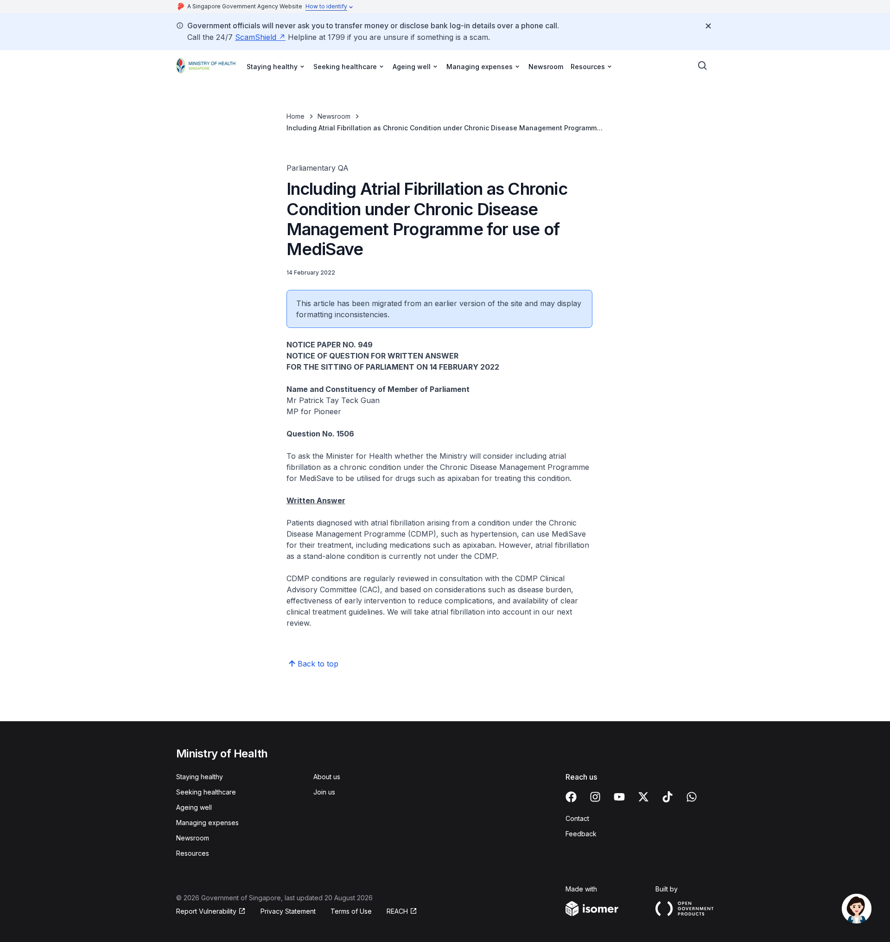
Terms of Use (351, 911)
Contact (577, 818)
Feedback (581, 834)
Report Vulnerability (206, 911)
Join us (324, 792)
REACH (397, 911)
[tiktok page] (667, 796)
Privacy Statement (288, 911)
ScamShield (255, 37)
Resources (192, 853)
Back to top (318, 663)
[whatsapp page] (691, 796)
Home (295, 116)
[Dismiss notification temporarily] (708, 26)
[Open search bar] (703, 66)
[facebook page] (571, 796)
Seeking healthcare (206, 792)
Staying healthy (199, 777)
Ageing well (194, 807)
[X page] (643, 796)
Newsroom (545, 66)
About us (326, 777)
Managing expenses (207, 823)
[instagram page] (595, 796)
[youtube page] (619, 796)
